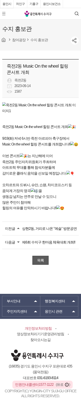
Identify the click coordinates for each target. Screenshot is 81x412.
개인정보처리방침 (38, 328)
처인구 (20, 4)
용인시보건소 (52, 4)
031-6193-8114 (47, 378)
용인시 (6, 4)
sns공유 (75, 40)
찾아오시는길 (40, 340)
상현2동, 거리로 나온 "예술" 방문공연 (49, 229)
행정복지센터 (55, 301)
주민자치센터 (17, 311)
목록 (40, 260)
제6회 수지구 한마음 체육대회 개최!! (48, 242)
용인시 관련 (53, 311)
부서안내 (13, 301)
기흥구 (33, 4)
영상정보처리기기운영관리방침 (40, 334)
